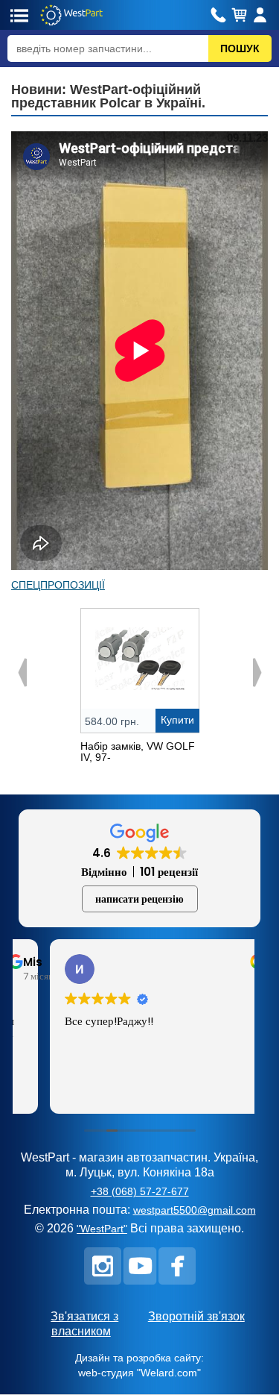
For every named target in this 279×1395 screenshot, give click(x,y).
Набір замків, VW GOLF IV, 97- (137, 751)
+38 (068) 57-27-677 (140, 1191)
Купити (177, 720)
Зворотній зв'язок (196, 1316)
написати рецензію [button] (139, 898)
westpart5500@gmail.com (194, 1210)
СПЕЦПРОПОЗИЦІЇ (58, 585)
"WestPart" (102, 1229)
